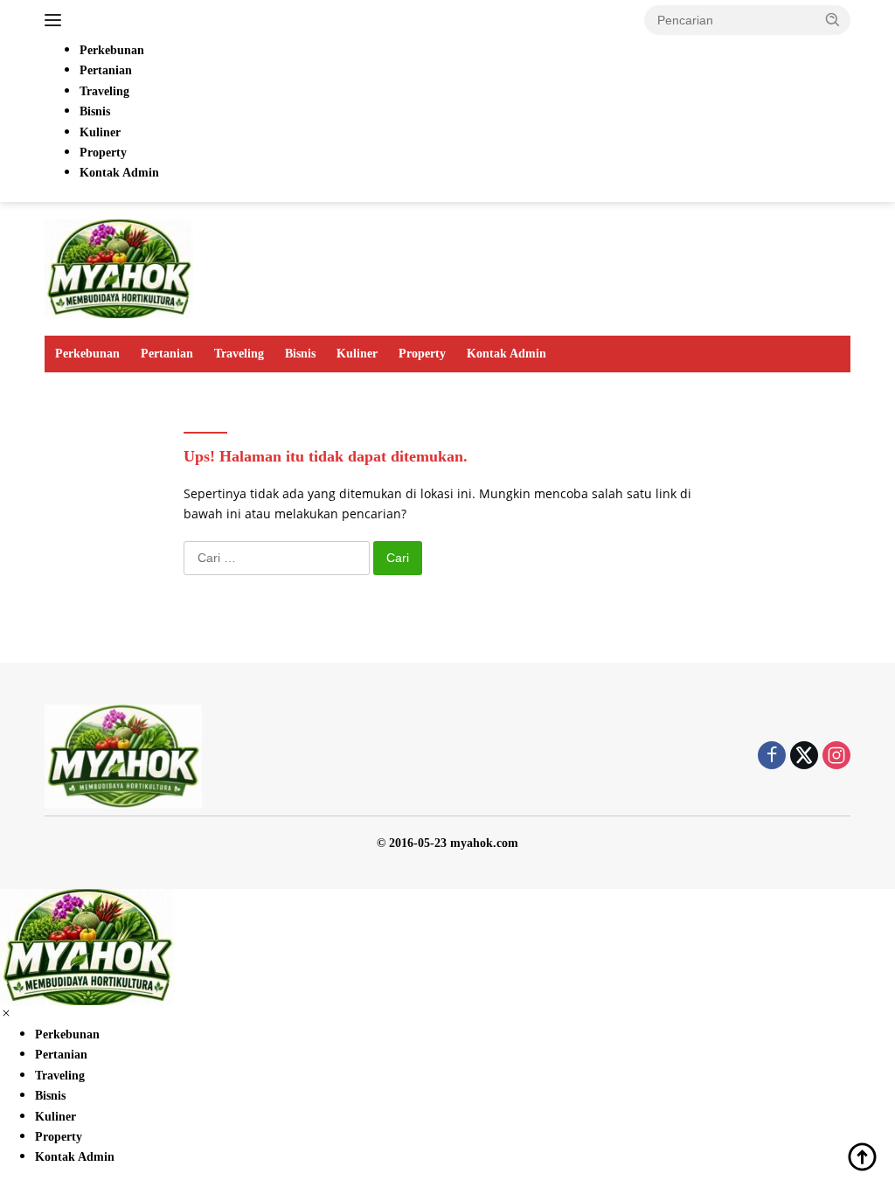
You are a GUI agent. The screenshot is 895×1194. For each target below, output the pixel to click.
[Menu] (56, 20)
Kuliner (357, 353)
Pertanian (167, 353)
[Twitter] (804, 756)
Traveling (239, 353)
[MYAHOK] (119, 267)
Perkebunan (87, 353)
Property (422, 353)
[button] (832, 19)
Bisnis (300, 353)
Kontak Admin (506, 353)
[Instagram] (836, 756)
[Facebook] (772, 756)
